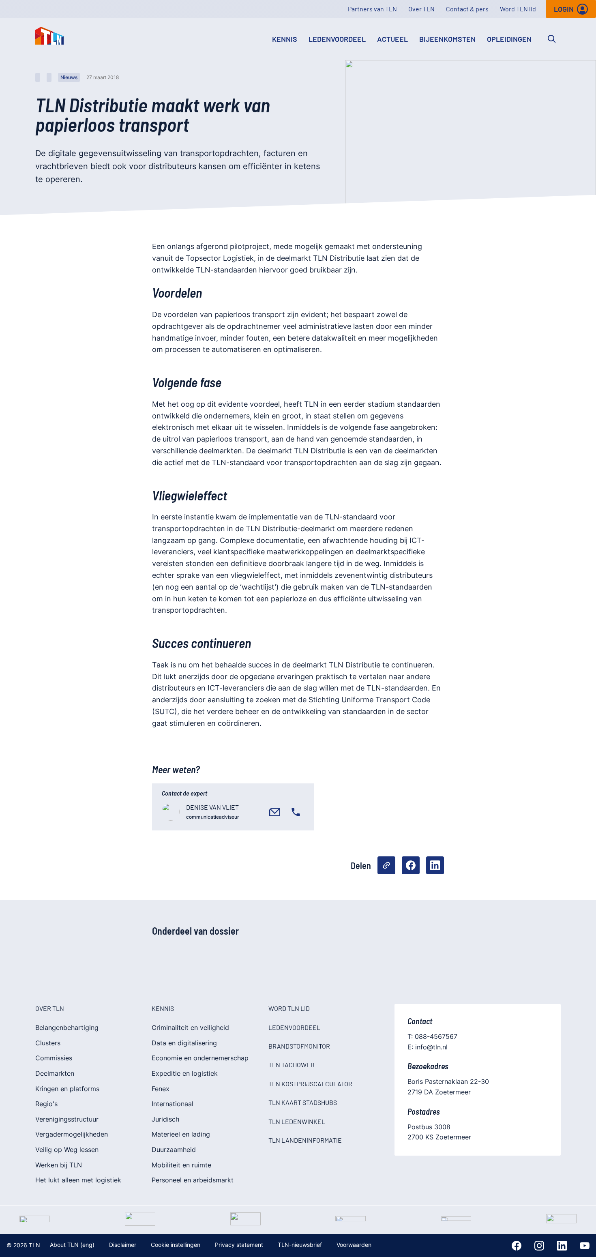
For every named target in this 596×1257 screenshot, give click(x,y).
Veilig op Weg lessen (67, 1149)
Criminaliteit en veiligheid (190, 1027)
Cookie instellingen (175, 1244)
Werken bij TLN (58, 1165)
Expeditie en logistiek (185, 1073)
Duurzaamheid (174, 1149)
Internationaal (172, 1104)
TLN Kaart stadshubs (302, 1102)
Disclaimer (122, 1244)
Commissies (53, 1058)
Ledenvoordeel (337, 38)
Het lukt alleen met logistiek (78, 1180)
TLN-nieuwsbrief (300, 1244)
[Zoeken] (552, 39)
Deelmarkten (54, 1073)
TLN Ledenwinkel (296, 1121)
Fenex (160, 1089)
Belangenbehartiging (67, 1027)
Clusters (47, 1043)
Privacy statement (239, 1244)
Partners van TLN (372, 9)
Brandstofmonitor (299, 1046)
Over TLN (421, 9)
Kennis (284, 38)
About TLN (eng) (72, 1244)
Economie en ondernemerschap (200, 1058)
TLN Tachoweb (291, 1064)
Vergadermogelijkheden (71, 1134)
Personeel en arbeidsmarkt (193, 1180)
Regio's (46, 1104)
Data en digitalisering (184, 1043)
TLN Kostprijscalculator (310, 1084)
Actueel (392, 38)
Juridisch (165, 1119)
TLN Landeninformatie (305, 1140)
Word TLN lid (518, 9)
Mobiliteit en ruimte (181, 1165)
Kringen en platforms (67, 1089)
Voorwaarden (354, 1244)
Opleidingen (509, 38)
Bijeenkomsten (447, 38)
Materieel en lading (181, 1134)
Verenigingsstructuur (67, 1119)
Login (564, 8)
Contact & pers (467, 9)
